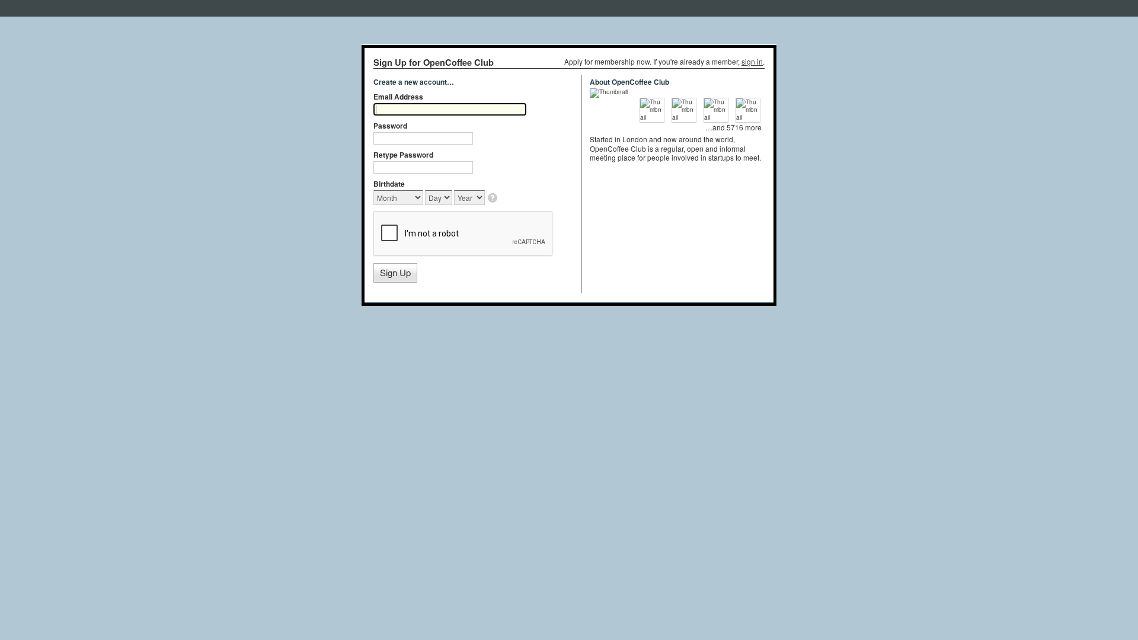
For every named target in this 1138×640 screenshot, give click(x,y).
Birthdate (389, 183)
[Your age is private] (493, 198)
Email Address (398, 96)
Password (390, 125)
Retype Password (403, 154)
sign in (752, 61)
